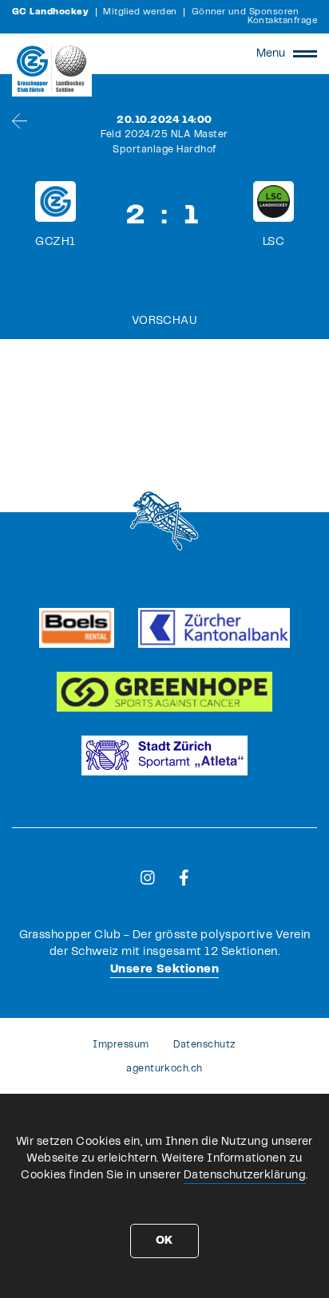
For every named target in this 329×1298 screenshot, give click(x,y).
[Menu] (305, 53)
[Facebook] (184, 877)
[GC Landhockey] (52, 69)
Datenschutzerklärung (245, 1175)
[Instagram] (148, 877)
